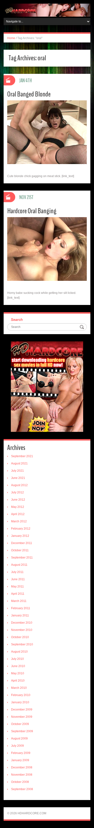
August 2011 (19, 564)
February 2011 (20, 608)
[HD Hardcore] (47, 10)
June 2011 (18, 579)
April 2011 (17, 593)
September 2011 (22, 557)
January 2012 (20, 536)
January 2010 (20, 702)
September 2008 (22, 789)
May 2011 (17, 586)
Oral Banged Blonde (29, 94)
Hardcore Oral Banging (31, 211)
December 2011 (21, 543)
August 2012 (19, 485)
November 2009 (21, 716)
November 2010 (21, 630)
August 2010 (19, 651)
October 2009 (20, 724)
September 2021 (22, 456)
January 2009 (20, 760)
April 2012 (18, 514)
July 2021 (17, 470)
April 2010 (18, 680)
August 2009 (19, 738)
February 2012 (20, 528)
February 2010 (20, 695)
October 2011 (20, 550)
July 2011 (17, 572)
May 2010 (17, 673)
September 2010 (22, 644)
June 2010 (18, 666)
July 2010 (17, 659)
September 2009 (22, 731)
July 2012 (17, 492)
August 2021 (19, 463)
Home (11, 38)
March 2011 (19, 601)
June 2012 (18, 499)
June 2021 (18, 478)
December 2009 (21, 709)
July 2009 (17, 745)
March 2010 (19, 688)
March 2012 (19, 521)
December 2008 (21, 767)
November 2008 (21, 774)
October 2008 (20, 782)
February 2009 (20, 753)
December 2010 (21, 622)
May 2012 (17, 507)
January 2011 (20, 615)
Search (17, 319)
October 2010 (20, 637)
